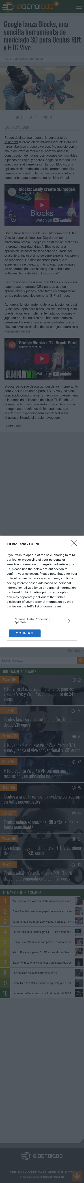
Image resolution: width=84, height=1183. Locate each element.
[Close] (75, 544)
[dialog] (42, 591)
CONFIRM (25, 633)
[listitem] (42, 620)
